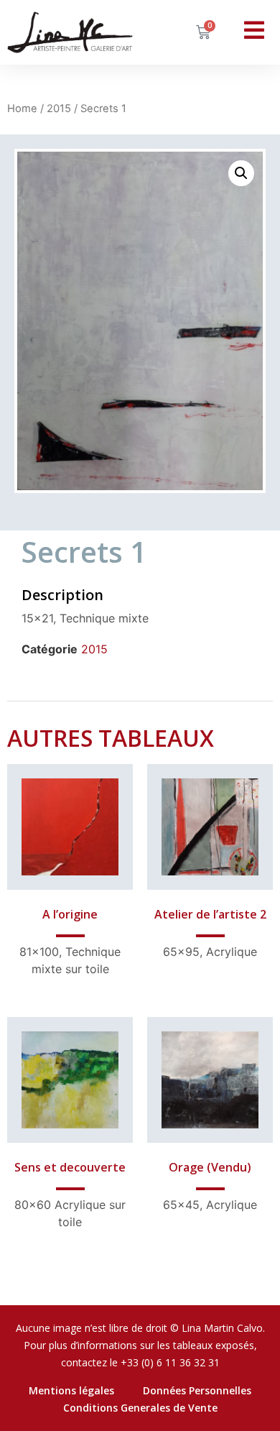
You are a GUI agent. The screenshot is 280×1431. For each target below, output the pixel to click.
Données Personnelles (197, 1390)
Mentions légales (71, 1390)
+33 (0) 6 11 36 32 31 (170, 1362)
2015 (59, 108)
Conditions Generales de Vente (140, 1407)
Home (22, 108)
